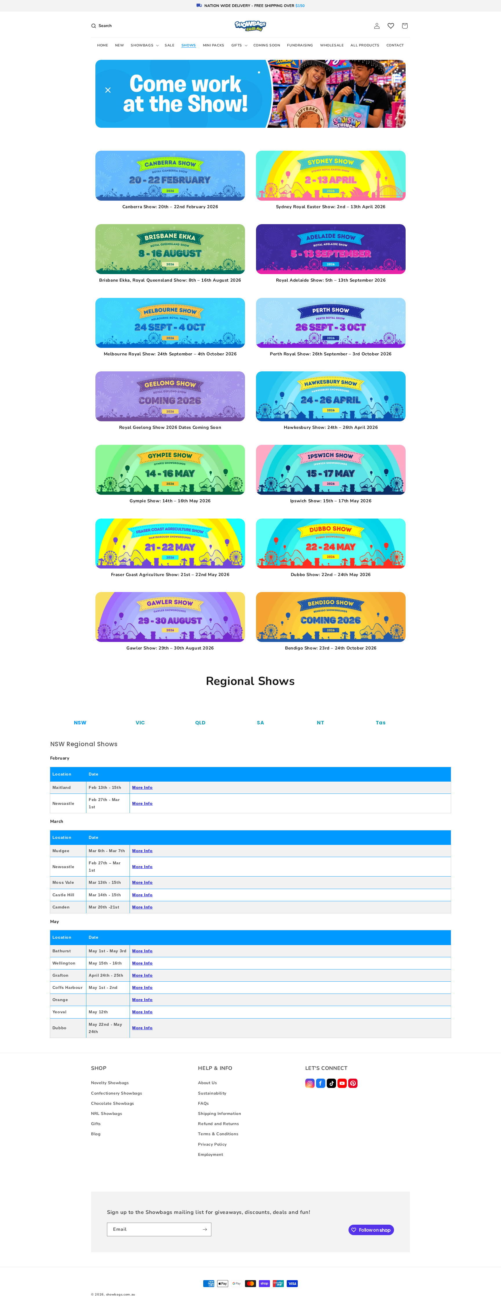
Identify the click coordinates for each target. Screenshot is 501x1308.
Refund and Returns (218, 1124)
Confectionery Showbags (116, 1093)
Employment (210, 1154)
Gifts (96, 1124)
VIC (140, 722)
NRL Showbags (106, 1113)
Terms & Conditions (218, 1134)
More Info (142, 787)
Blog (95, 1134)
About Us (207, 1083)
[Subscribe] (204, 1229)
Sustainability (212, 1093)
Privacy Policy (212, 1144)
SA (260, 722)
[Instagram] (310, 1083)
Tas (381, 722)
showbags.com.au (120, 1294)
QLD (200, 722)
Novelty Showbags (110, 1083)
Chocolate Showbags (112, 1103)
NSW (80, 722)
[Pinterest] (352, 1083)
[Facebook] (320, 1083)
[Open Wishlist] (390, 25)
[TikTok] (331, 1083)
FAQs (203, 1103)
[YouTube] (342, 1083)
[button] (144, 45)
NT (320, 722)
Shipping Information (219, 1113)
